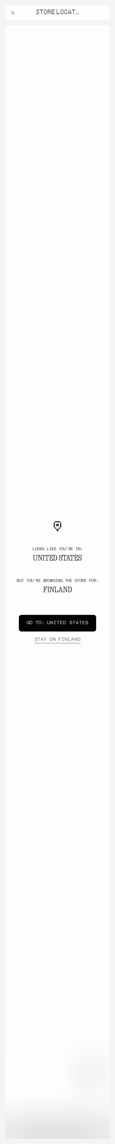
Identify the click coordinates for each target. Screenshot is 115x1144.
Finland (57, 639)
